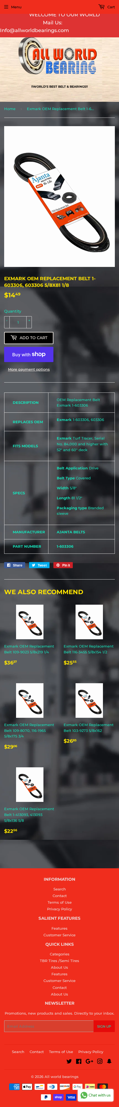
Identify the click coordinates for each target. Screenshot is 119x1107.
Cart (110, 7)
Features (59, 928)
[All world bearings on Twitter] (69, 1062)
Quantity (12, 311)
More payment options (29, 369)
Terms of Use (60, 902)
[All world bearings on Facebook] (79, 1062)
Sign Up (104, 1026)
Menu (16, 7)
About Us (59, 967)
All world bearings (62, 1076)
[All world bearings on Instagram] (100, 1062)
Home (9, 108)
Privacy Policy (59, 909)
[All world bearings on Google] (89, 1062)
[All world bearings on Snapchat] (109, 1062)
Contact (60, 895)
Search (59, 889)
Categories (59, 954)
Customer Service (59, 935)
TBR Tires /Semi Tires (59, 960)
